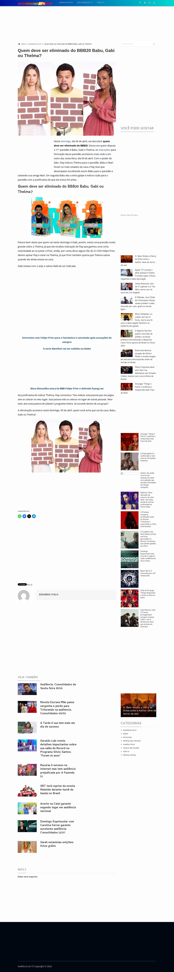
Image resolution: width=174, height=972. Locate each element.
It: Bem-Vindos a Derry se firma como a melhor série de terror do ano (138, 261)
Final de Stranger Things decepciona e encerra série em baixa (147, 594)
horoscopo (127, 737)
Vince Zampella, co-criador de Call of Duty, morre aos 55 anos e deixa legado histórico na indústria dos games (137, 320)
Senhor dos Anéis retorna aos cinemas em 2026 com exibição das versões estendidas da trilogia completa (148, 480)
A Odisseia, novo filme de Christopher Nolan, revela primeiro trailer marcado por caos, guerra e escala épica (138, 303)
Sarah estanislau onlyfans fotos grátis (56, 844)
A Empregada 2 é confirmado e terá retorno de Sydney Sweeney (148, 457)
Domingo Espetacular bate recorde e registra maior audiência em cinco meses (148, 556)
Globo (125, 733)
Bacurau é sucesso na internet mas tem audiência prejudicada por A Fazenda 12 (58, 771)
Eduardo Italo (48, 595)
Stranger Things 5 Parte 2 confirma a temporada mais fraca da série (137, 389)
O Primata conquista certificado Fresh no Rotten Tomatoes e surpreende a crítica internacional (148, 519)
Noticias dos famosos (132, 741)
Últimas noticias (129, 755)
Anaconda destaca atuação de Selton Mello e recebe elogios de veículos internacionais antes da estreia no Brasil (138, 356)
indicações (104, 149)
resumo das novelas (131, 748)
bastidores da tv (84, 2)
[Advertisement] (87, 24)
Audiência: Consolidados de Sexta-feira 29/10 (58, 686)
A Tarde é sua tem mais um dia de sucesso (57, 725)
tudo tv (100, 2)
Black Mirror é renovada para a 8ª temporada (148, 573)
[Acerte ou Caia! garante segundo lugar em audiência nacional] (27, 808)
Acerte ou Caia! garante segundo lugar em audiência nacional (58, 808)
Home (23, 44)
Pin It (29, 584)
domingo (66, 141)
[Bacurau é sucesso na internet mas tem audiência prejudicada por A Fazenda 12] (27, 770)
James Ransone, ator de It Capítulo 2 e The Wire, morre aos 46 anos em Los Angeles (138, 288)
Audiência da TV (26, 966)
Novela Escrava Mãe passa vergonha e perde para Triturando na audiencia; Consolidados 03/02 (57, 708)
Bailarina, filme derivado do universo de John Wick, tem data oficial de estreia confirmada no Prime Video (147, 500)
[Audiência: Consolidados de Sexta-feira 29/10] (27, 689)
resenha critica (66, 2)
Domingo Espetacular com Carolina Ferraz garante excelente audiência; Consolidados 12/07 (57, 827)
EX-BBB (98, 250)
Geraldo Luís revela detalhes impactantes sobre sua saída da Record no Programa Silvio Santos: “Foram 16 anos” (58, 748)
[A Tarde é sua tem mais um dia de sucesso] (27, 728)
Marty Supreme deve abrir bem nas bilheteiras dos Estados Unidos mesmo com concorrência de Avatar (138, 373)
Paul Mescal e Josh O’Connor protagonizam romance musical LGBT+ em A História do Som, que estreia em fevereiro (147, 618)
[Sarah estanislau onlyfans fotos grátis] (27, 847)
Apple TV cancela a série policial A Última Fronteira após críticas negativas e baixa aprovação (138, 275)
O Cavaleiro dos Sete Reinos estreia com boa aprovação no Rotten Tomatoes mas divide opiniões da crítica (148, 539)
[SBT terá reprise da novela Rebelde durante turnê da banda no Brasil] (27, 791)
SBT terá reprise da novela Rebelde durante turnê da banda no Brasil (57, 790)
